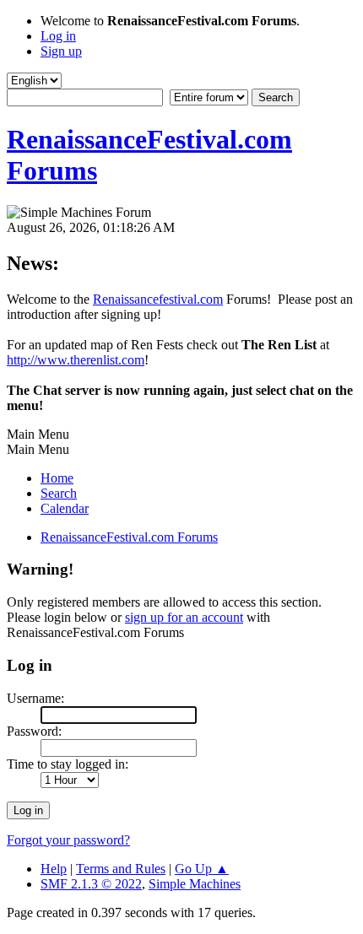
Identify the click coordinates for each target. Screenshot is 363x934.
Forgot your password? (68, 840)
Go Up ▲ (202, 868)
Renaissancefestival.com (158, 299)
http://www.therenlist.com (75, 360)
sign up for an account (184, 617)
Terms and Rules (120, 868)
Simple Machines (195, 884)
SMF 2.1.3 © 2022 (91, 884)
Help (54, 868)
